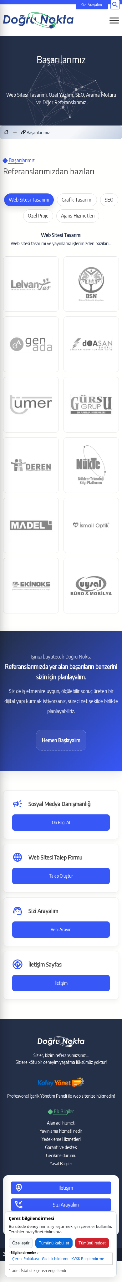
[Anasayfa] (6, 132)
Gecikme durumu (61, 1155)
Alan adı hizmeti (61, 1123)
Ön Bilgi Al (61, 822)
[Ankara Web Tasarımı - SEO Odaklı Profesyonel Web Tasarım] (38, 20)
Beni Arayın (61, 929)
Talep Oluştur (61, 876)
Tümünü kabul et (54, 1243)
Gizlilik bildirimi (55, 1258)
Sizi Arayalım (91, 5)
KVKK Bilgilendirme (87, 1258)
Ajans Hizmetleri (77, 216)
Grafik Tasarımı (77, 200)
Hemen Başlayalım (61, 740)
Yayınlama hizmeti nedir (61, 1131)
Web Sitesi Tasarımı (29, 200)
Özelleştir (20, 1243)
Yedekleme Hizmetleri (61, 1139)
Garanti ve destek (61, 1147)
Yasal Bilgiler (61, 1163)
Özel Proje (38, 216)
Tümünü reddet (92, 1243)
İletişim (61, 983)
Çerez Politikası (25, 1258)
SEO (109, 200)
